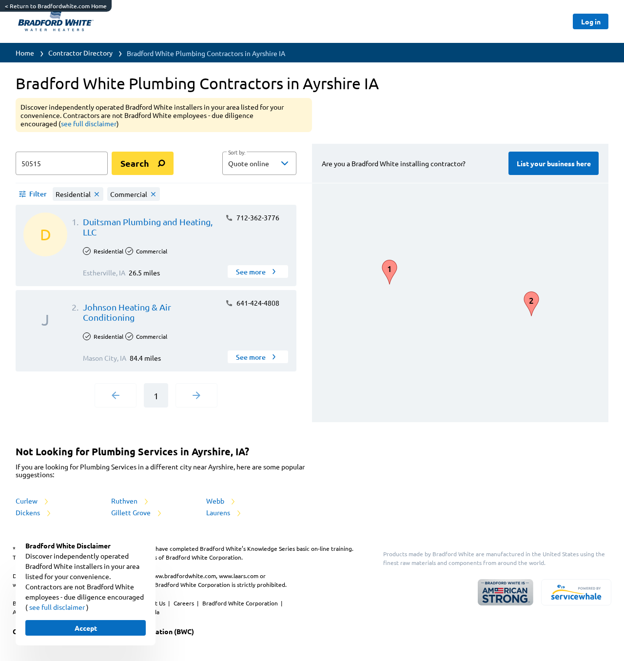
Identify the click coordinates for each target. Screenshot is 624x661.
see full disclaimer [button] (89, 123)
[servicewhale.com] (576, 592)
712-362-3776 (257, 217)
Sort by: (236, 152)
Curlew (27, 500)
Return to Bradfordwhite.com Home (56, 6)
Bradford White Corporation (240, 603)
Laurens (219, 512)
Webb (216, 500)
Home (25, 52)
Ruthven (125, 500)
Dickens (28, 512)
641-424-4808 (257, 302)
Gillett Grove (131, 512)
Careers (184, 603)
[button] (259, 163)
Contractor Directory (80, 52)
